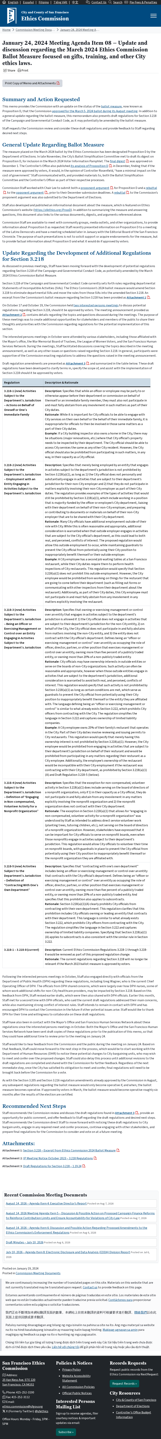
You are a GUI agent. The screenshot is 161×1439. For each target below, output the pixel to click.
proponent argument (94, 188)
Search (117, 2)
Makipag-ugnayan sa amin (120, 1330)
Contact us (90, 1287)
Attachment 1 (136, 297)
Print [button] (24, 70)
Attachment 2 (12, 315)
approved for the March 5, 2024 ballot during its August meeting (95, 111)
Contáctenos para (120, 1300)
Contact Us (98, 2)
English (13, 2)
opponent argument (30, 193)
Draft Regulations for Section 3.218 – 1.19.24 (52, 1166)
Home (6, 30)
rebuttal (119, 193)
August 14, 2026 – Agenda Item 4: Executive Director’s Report (46, 1203)
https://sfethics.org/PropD (52, 210)
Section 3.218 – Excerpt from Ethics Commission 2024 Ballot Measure (69, 1150)
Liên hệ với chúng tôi (65, 1347)
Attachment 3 (75, 363)
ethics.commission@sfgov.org (22, 1406)
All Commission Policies (78, 1387)
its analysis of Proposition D (89, 166)
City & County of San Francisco (136, 1400)
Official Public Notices (77, 1393)
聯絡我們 (140, 1312)
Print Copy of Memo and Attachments (30, 83)
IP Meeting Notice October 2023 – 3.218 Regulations (58, 1158)
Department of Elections (133, 1406)
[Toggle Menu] (153, 15)
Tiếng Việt (60, 2)
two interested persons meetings (96, 305)
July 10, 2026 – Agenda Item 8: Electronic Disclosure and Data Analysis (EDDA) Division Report (68, 1252)
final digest (117, 161)
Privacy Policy (71, 1370)
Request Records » (124, 1383)
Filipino (44, 2)
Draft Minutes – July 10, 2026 (24, 1242)
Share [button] (11, 70)
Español (28, 2)
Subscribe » (66, 1432)
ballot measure (111, 106)
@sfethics (41, 1411)
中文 (75, 2)
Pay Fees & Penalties (143, 2)
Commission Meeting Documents (38, 30)
